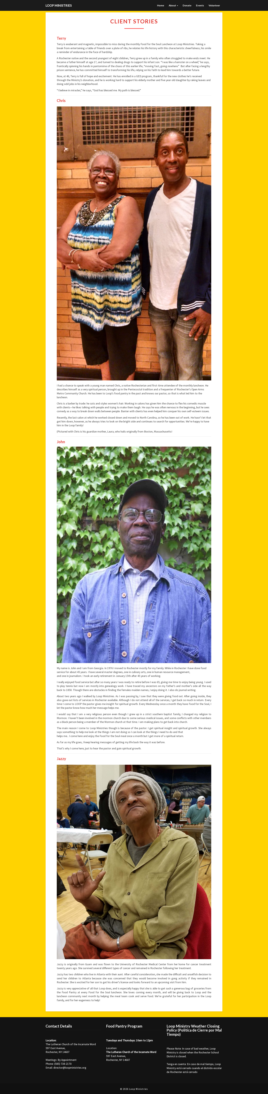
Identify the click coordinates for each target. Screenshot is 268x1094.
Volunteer (214, 5)
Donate (187, 5)
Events (200, 5)
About (172, 5)
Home (160, 5)
